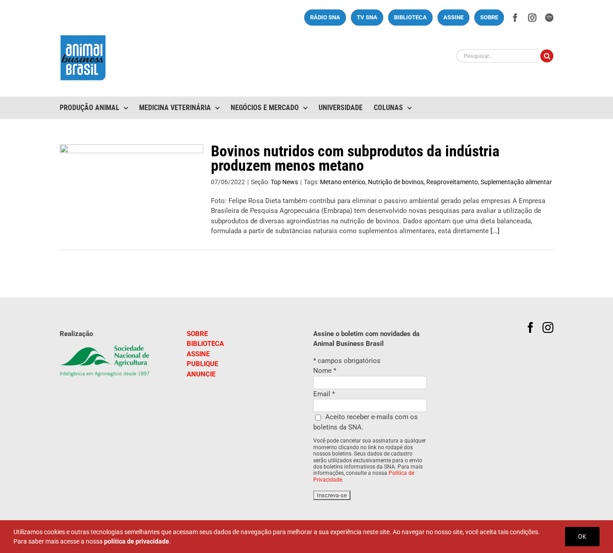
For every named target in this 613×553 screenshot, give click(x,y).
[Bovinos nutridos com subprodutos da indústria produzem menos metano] (131, 189)
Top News (284, 182)
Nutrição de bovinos (396, 182)
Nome (324, 371)
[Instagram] (548, 327)
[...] (494, 231)
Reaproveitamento (452, 182)
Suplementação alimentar (516, 182)
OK (582, 536)
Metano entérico (342, 182)
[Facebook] (530, 327)
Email (324, 394)
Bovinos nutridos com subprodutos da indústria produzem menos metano (355, 158)
